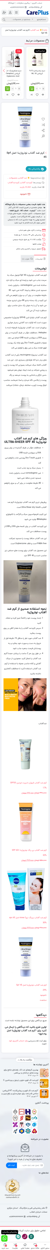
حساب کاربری (37, 3)
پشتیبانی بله (34, 168)
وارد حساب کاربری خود (18, 1040)
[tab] (40, 258)
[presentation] (4, 70)
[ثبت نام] (4, 12)
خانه (45, 30)
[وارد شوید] (10, 12)
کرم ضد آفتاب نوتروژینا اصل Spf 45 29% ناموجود (31, 990)
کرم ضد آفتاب (26, 182)
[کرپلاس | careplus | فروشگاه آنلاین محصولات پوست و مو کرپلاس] (37, 12)
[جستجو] (4, 19)
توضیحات (39, 259)
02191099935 (34, 7)
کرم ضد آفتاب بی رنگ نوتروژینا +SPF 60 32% (29, 855)
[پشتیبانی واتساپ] (4, 1238)
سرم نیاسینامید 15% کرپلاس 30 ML (37, 72)
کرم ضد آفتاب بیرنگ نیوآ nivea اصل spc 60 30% (28, 922)
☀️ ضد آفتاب (36, 30)
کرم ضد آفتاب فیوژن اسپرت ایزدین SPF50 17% (28, 788)
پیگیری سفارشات (23, 3)
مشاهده (43, 1000)
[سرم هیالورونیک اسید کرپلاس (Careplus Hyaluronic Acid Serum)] (12, 58)
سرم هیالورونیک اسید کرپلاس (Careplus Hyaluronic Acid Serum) (13, 75)
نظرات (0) (26, 259)
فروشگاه (11, 3)
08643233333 (17, 7)
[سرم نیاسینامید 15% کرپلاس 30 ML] (37, 58)
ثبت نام (11, 1165)
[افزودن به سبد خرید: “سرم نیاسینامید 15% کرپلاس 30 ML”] (31, 88)
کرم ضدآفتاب (13, 182)
